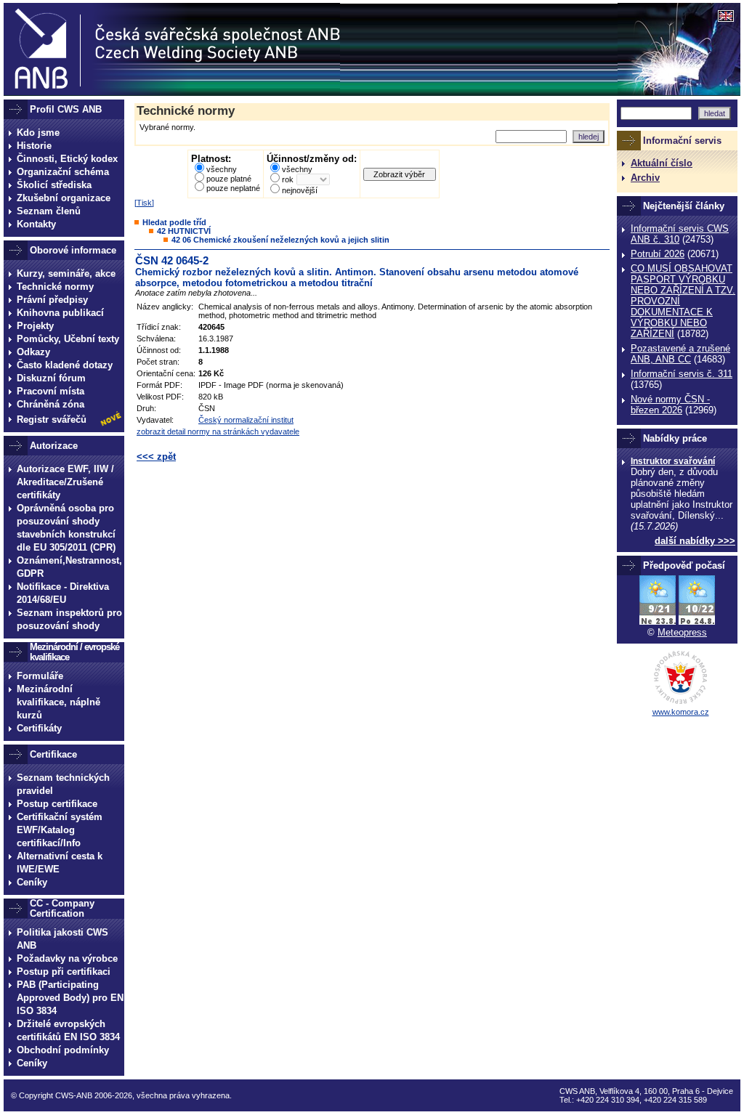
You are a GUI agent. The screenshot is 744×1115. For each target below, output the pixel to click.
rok (288, 179)
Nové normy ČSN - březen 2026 (670, 404)
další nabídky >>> (695, 540)
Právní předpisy (52, 299)
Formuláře (40, 675)
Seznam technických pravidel (63, 784)
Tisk (144, 202)
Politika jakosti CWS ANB (62, 939)
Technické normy (55, 286)
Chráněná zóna (50, 404)
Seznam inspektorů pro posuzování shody (69, 619)
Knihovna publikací (60, 312)
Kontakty (36, 224)
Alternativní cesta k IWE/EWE (59, 863)
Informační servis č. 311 (681, 373)
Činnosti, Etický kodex (67, 158)
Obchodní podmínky (63, 1050)
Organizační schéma (63, 171)
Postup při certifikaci (63, 971)
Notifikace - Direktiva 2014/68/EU (63, 593)
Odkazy (33, 351)
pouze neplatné (233, 188)
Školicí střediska (54, 184)
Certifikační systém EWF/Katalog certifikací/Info (59, 829)
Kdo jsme (38, 132)
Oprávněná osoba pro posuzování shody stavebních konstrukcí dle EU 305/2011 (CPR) (66, 528)
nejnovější (300, 190)
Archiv (645, 177)
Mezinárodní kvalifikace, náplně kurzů (58, 702)
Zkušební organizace (63, 197)
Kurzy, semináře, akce (66, 273)
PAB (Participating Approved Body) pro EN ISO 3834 (70, 997)
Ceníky (32, 882)
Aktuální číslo (661, 163)
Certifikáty (39, 728)
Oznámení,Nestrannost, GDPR (69, 567)
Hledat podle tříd (174, 222)
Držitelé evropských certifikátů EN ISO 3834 (68, 1030)
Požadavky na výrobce (67, 958)
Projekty (35, 325)
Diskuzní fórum (51, 378)
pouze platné (228, 178)
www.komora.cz (680, 711)
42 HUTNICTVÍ (184, 231)
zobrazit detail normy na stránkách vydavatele (218, 431)
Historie (34, 145)
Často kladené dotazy (65, 365)
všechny (221, 169)
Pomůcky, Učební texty (68, 338)
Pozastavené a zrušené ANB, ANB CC (680, 354)
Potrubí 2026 (657, 253)
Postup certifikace (57, 803)
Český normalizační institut (246, 419)
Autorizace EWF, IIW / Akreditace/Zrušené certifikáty (65, 481)
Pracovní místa (50, 391)
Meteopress (682, 632)
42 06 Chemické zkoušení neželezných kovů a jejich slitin (280, 239)
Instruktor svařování (673, 461)
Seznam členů (49, 211)
